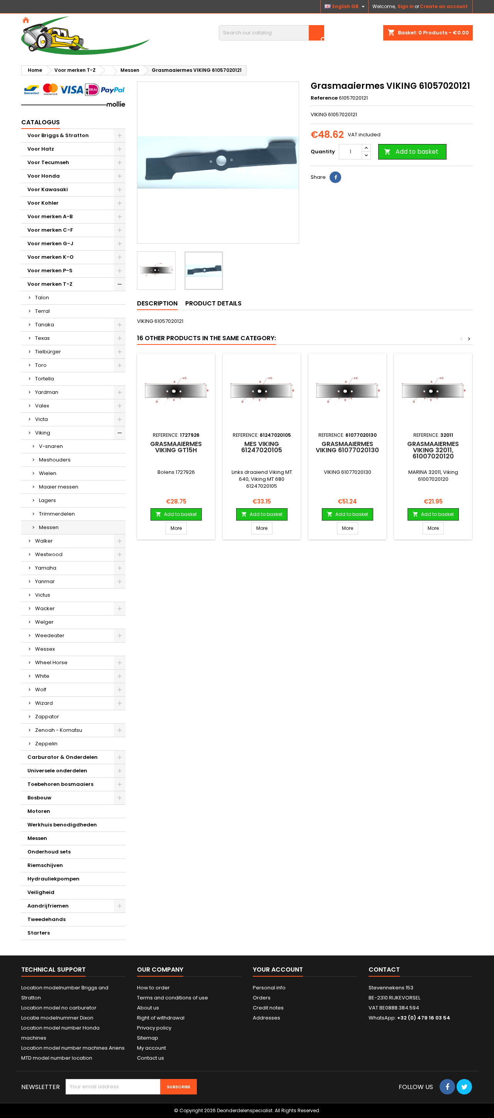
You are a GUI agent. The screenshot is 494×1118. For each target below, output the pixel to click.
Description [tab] (157, 303)
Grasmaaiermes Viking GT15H (176, 447)
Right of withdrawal (160, 1017)
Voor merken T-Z (50, 284)
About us (148, 1007)
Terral (42, 311)
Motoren (38, 811)
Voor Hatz (40, 149)
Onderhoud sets (49, 851)
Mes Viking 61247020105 (261, 447)
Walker (44, 541)
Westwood (49, 554)
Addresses (266, 1017)
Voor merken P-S (50, 270)
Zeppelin (46, 743)
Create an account (444, 6)
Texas (42, 338)
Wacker (45, 608)
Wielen (47, 473)
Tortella (44, 378)
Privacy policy (154, 1027)
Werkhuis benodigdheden (62, 824)
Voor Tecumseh (48, 162)
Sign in (406, 6)
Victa (41, 419)
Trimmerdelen (57, 513)
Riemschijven (45, 865)
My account (151, 1048)
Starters (38, 932)
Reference (324, 98)
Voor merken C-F (50, 230)
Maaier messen (58, 486)
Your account (278, 969)
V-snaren (51, 446)
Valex (42, 405)
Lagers (47, 500)
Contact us (150, 1058)
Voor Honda (43, 176)
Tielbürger (48, 351)
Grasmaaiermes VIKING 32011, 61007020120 (433, 450)
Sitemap (147, 1038)
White (42, 676)
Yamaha (45, 568)
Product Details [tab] (213, 303)
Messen (49, 527)
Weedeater (49, 635)
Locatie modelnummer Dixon (57, 1017)
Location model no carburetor (58, 1007)
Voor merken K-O (50, 257)
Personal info (269, 987)
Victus (42, 595)
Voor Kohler (43, 203)
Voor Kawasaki (47, 189)
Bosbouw (39, 797)
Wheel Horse (51, 662)
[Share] (335, 177)
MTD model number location (56, 1058)
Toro (41, 365)
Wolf (40, 689)
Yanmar (45, 581)
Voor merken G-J (50, 243)
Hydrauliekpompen (53, 878)
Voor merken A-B (50, 216)
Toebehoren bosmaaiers (60, 784)
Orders (262, 997)
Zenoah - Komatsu (58, 730)
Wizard (44, 703)
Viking (42, 432)
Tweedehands (46, 919)
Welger (44, 622)
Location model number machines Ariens (73, 1048)
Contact (384, 969)
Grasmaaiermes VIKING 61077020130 (347, 447)
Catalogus (40, 122)
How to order (153, 987)
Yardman (46, 392)
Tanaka (44, 324)
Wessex (45, 649)
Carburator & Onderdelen (62, 757)
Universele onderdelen (57, 770)
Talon (42, 297)
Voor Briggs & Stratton (58, 135)
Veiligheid (40, 892)
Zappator (47, 716)
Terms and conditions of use (172, 997)
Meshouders (55, 459)
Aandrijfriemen (48, 905)
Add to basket (411, 151)
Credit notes (268, 1007)
